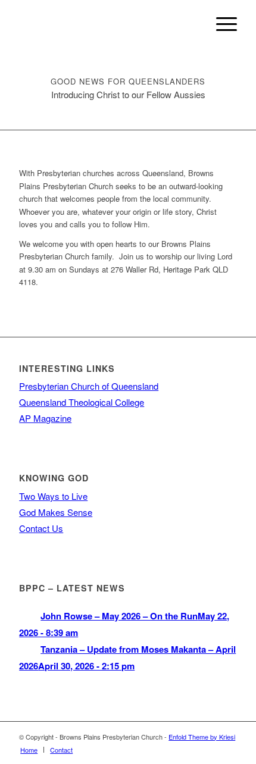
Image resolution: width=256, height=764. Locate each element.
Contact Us (41, 528)
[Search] (192, 24)
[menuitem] (192, 24)
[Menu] (220, 24)
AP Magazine (45, 418)
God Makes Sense (55, 512)
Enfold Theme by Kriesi (201, 736)
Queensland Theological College (81, 402)
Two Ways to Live (53, 496)
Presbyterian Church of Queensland (88, 386)
